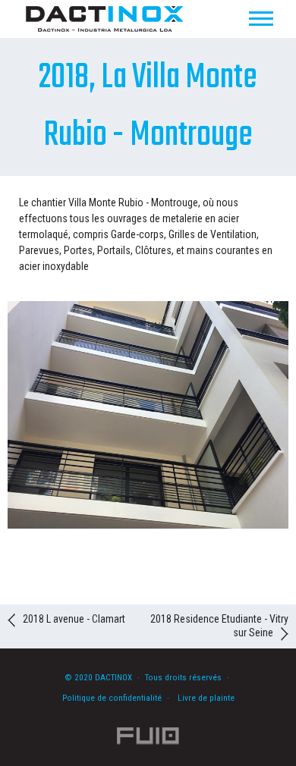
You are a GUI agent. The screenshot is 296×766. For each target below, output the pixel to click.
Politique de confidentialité (112, 697)
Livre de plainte (206, 697)
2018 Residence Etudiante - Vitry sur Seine (219, 626)
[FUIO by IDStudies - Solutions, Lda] (148, 736)
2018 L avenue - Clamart (74, 619)
